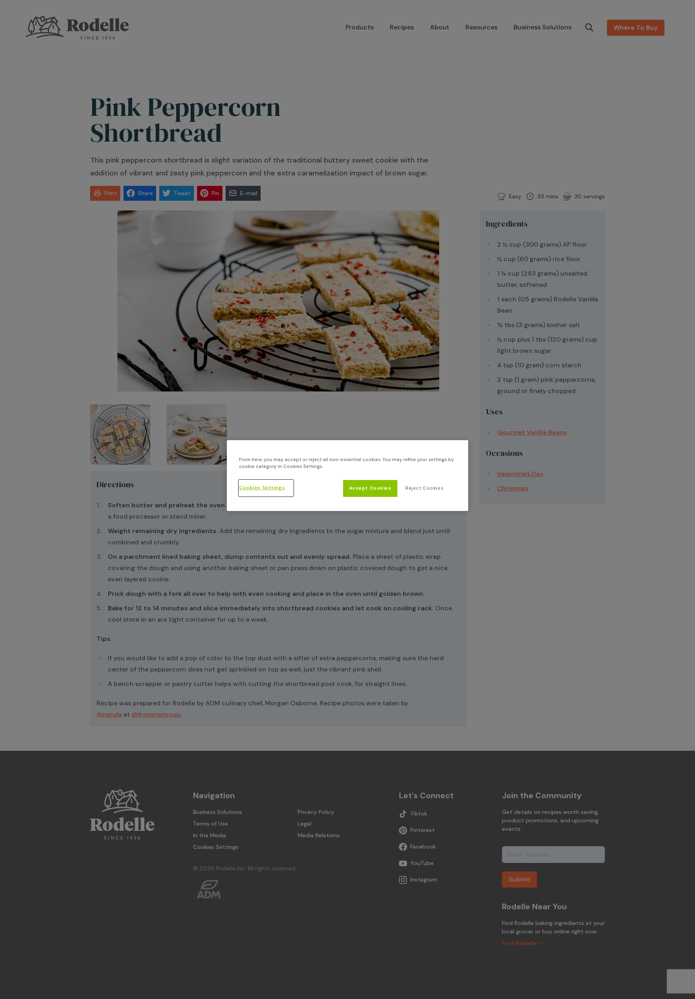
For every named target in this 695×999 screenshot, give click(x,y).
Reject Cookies (424, 489)
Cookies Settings (262, 488)
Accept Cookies (370, 489)
